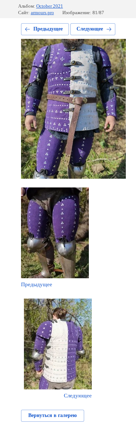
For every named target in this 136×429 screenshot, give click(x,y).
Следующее (90, 29)
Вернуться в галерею (52, 415)
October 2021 (49, 6)
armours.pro (42, 12)
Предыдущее (48, 29)
